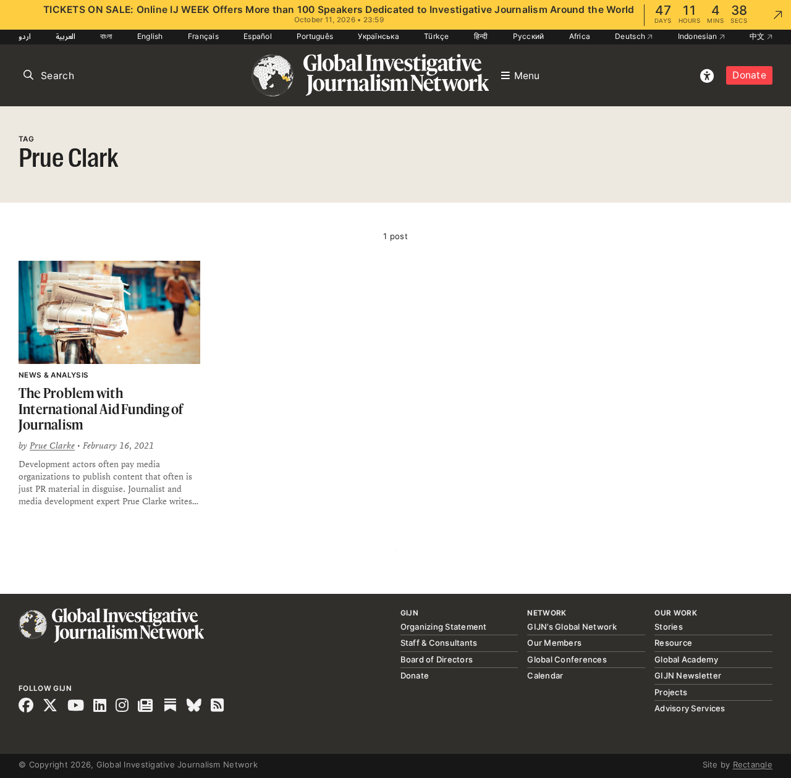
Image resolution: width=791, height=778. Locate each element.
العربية (65, 36)
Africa (580, 36)
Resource (673, 643)
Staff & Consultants (439, 643)
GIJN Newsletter (687, 675)
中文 (758, 36)
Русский (528, 36)
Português (315, 36)
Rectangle (752, 764)
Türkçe (436, 36)
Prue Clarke (52, 445)
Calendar (545, 675)
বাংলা (106, 36)
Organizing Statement (443, 627)
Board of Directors (436, 659)
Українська (378, 36)
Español (257, 36)
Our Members (554, 643)
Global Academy (686, 659)
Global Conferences (567, 659)
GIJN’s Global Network (571, 627)
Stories (668, 627)
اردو (25, 36)
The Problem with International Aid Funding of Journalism (101, 408)
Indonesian (698, 36)
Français (203, 36)
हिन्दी (481, 36)
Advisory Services (689, 708)
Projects (670, 692)
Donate (749, 75)
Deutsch (631, 36)
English (150, 36)
